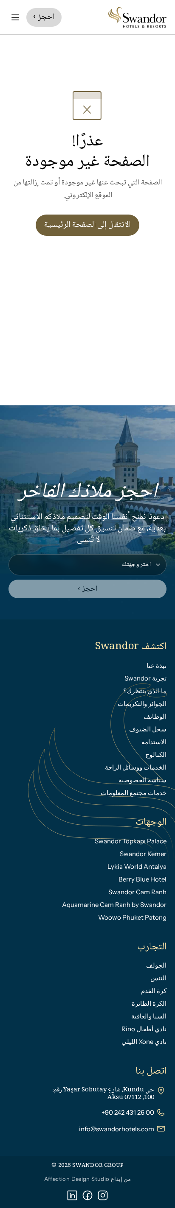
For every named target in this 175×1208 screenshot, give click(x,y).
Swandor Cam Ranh (137, 892)
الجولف (156, 965)
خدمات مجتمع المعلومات (134, 793)
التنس (158, 978)
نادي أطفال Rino (144, 1029)
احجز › (87, 589)
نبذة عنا (157, 665)
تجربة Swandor (145, 678)
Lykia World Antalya (137, 866)
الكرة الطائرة (149, 1003)
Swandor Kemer (143, 854)
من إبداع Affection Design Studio (87, 1178)
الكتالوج (156, 754)
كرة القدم (154, 991)
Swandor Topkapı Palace (131, 841)
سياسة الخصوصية (143, 780)
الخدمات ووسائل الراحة (136, 767)
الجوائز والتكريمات (142, 704)
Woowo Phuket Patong (132, 917)
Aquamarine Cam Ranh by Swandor (114, 905)
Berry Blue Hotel (143, 879)
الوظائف (155, 716)
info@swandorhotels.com (116, 1129)
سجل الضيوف (148, 729)
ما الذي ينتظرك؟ (145, 691)
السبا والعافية (149, 1016)
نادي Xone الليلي (144, 1042)
